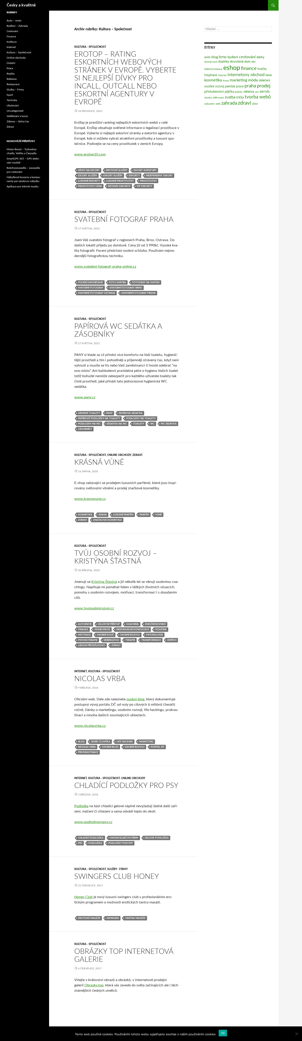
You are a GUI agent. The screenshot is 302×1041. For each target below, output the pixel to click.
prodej (263, 86)
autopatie (85, 624)
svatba (230, 97)
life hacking (125, 741)
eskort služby (112, 175)
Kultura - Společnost (90, 47)
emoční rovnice (155, 624)
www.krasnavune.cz (90, 499)
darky (260, 57)
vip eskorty (144, 186)
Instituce (12, 41)
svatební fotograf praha (138, 293)
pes (80, 843)
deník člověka (100, 741)
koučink (161, 629)
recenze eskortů (119, 186)
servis (265, 91)
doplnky (223, 61)
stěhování (218, 97)
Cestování (12, 31)
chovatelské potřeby (124, 838)
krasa (103, 514)
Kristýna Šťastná (104, 582)
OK (223, 1033)
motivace (84, 635)
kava (269, 75)
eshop (231, 68)
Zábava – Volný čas (18, 121)
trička (240, 97)
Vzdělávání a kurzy (17, 116)
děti (253, 62)
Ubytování (13, 105)
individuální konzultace (132, 629)
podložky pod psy (120, 843)
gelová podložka (157, 838)
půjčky (239, 91)
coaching (132, 624)
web (218, 103)
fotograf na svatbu (146, 282)
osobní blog (135, 699)
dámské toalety (89, 413)
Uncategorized (15, 110)
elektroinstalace (213, 69)
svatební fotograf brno (125, 287)
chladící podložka (90, 838)
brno (223, 57)
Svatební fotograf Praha (124, 219)
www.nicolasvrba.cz (90, 726)
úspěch (171, 640)
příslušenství (214, 91)
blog (81, 741)
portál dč (157, 747)
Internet (80, 671)
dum (247, 61)
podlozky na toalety (141, 418)
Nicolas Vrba (100, 678)
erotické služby (116, 170)
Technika (12, 100)
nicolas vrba (87, 747)
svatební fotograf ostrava (96, 293)
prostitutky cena (90, 186)
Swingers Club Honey (116, 876)
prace (240, 86)
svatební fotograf (90, 287)
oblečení (264, 80)
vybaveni (209, 103)
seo (257, 92)
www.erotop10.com (90, 154)
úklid (255, 103)
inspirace (210, 75)
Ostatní (11, 63)
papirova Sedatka (131, 413)
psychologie (154, 635)
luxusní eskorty (89, 181)
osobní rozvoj (130, 635)
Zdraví (137, 455)
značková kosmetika (107, 520)
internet (222, 75)
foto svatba (117, 282)
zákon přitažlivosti (91, 645)
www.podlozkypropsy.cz (93, 822)
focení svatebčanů (90, 282)
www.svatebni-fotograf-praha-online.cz (105, 266)
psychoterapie (87, 640)
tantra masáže (135, 918)
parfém (144, 514)
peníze (230, 86)
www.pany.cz (84, 397)
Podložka (81, 806)
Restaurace (13, 84)
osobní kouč (105, 635)
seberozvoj (111, 640)
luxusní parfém (123, 514)
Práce (10, 68)
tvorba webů (258, 97)
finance (83, 629)
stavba (208, 97)
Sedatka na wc (117, 424)
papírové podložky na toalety (99, 418)
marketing (146, 741)
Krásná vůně (99, 462)
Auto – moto (14, 20)
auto (207, 57)
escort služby (87, 175)
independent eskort (159, 175)
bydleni (232, 57)
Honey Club (83, 897)
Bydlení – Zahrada (17, 26)
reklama (248, 91)
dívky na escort (89, 170)
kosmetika (85, 514)
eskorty (134, 175)
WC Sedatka (169, 424)
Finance (11, 36)
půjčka (229, 91)
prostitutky (148, 181)
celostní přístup (109, 624)
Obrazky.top (93, 985)
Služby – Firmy (15, 89)
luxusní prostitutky (120, 181)
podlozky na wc (89, 424)
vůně (158, 514)
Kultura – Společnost (19, 52)
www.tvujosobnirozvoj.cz (94, 608)
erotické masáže (89, 918)
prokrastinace (88, 752)
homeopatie (102, 629)
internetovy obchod (246, 75)
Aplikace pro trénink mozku (22, 186)
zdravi (82, 520)
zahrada (229, 103)
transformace (151, 640)
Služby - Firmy (117, 869)
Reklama (12, 79)
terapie (130, 640)
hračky (262, 69)
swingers (113, 918)
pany (109, 413)
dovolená (236, 61)
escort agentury (145, 170)
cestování (247, 57)
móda (253, 80)
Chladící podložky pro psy (126, 785)
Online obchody (119, 455)
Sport (10, 95)
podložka (95, 843)
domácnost (210, 61)
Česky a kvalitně (21, 5)
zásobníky (85, 429)
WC (152, 424)
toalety (138, 424)
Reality (11, 73)
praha (250, 86)
